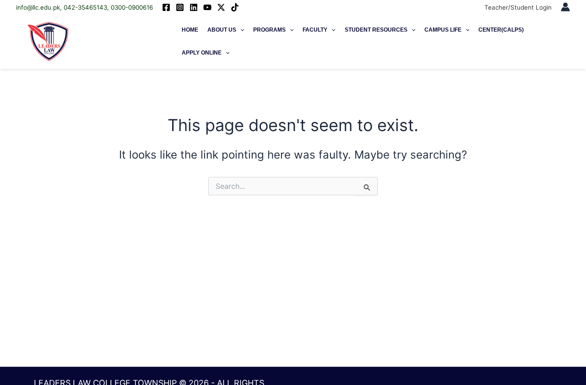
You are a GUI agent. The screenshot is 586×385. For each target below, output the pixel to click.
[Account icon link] (565, 6)
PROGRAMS (269, 30)
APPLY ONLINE (202, 53)
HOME (190, 30)
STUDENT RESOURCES (376, 30)
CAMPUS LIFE (442, 30)
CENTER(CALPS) (501, 30)
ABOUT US (221, 30)
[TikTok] (235, 7)
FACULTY (315, 30)
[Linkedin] (194, 7)
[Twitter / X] (221, 7)
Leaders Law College (122, 41)
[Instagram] (180, 7)
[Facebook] (166, 7)
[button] (240, 30)
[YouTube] (207, 7)
